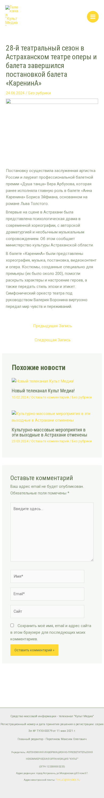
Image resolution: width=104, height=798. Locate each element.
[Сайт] (47, 612)
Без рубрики (39, 93)
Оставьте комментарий (50, 397)
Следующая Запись (53, 340)
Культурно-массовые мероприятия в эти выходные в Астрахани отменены (49, 432)
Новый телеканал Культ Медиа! (43, 390)
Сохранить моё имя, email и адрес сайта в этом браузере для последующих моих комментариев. (50, 632)
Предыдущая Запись (52, 326)
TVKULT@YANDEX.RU (68, 780)
